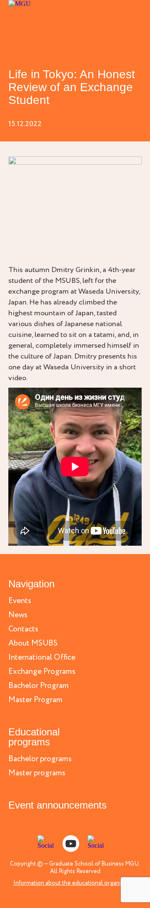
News (18, 615)
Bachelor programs (40, 759)
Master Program (35, 700)
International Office (41, 658)
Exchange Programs (41, 672)
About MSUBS (33, 644)
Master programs (36, 773)
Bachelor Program (38, 686)
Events (19, 601)
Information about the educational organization (75, 883)
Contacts (23, 629)
